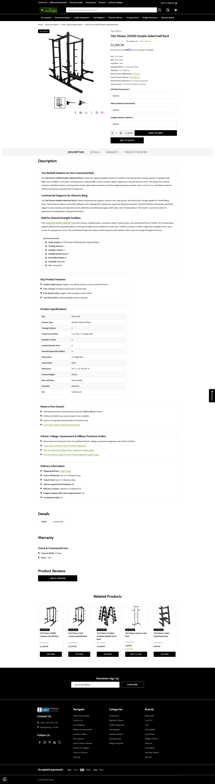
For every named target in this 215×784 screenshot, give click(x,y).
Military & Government (82, 729)
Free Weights (99, 17)
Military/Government (58, 2)
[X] (91, 112)
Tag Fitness (116, 31)
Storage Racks (132, 17)
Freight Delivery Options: (122, 117)
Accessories (46, 17)
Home (40, 24)
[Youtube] (54, 742)
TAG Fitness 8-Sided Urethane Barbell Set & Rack (106, 636)
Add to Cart (156, 133)
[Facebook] (75, 112)
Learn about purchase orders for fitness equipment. (65, 445)
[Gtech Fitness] (52, 10)
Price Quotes (91, 2)
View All (148, 757)
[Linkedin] (97, 112)
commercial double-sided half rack (60, 223)
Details (95, 152)
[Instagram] (44, 742)
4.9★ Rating (134, 77)
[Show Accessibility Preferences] (4, 779)
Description (76, 152)
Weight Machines (150, 17)
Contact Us (42, 2)
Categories (116, 709)
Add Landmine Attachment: (124, 103)
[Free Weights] (105, 17)
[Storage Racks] (140, 17)
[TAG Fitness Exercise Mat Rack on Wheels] (136, 616)
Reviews (102, 2)
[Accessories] (52, 17)
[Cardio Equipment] (90, 17)
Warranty (112, 152)
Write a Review (145, 41)
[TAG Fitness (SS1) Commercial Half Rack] (79, 616)
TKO (147, 725)
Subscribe (132, 684)
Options (51, 654)
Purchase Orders (76, 2)
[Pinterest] (102, 112)
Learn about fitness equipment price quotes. (62, 424)
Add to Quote (127, 140)
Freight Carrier (65, 471)
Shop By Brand (167, 17)
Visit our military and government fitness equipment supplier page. (71, 454)
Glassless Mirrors (115, 17)
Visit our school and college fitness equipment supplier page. (68, 450)
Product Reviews (136, 152)
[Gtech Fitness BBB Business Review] (48, 710)
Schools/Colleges (115, 2)
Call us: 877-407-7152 (49, 722)
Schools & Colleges (81, 748)
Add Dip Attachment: (121, 89)
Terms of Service (80, 752)
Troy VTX (148, 720)
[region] (83, 354)
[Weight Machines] (158, 17)
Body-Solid (149, 715)
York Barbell (150, 729)
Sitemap (76, 757)
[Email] (80, 112)
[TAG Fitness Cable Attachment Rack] (165, 616)
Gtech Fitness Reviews (82, 743)
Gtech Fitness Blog (81, 715)
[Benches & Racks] (71, 17)
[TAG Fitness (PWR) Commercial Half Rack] (51, 616)
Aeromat (148, 743)
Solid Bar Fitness (152, 752)
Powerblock (150, 748)
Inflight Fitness (151, 738)
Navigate (78, 709)
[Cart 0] (175, 10)
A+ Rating (136, 74)
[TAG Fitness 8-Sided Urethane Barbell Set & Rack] (108, 616)
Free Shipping (78, 725)
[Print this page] (86, 112)
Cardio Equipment (81, 17)
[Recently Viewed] (168, 10)
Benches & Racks (62, 17)
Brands (149, 709)
